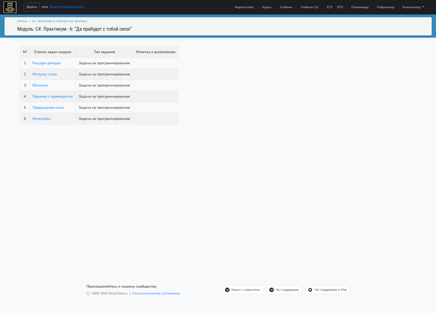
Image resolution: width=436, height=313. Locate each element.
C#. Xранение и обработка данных (60, 21)
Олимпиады (360, 7)
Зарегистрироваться (66, 6)
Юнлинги (40, 85)
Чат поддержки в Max (330, 290)
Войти (32, 7)
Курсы (266, 7)
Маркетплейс (244, 7)
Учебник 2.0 (309, 7)
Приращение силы (48, 107)
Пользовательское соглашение (156, 293)
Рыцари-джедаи (46, 63)
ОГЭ (340, 7)
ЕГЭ (329, 7)
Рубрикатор (385, 7)
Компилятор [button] (412, 7)
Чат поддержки (287, 290)
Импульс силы (44, 74)
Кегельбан (41, 118)
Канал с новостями (245, 290)
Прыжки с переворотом (52, 96)
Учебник (286, 7)
